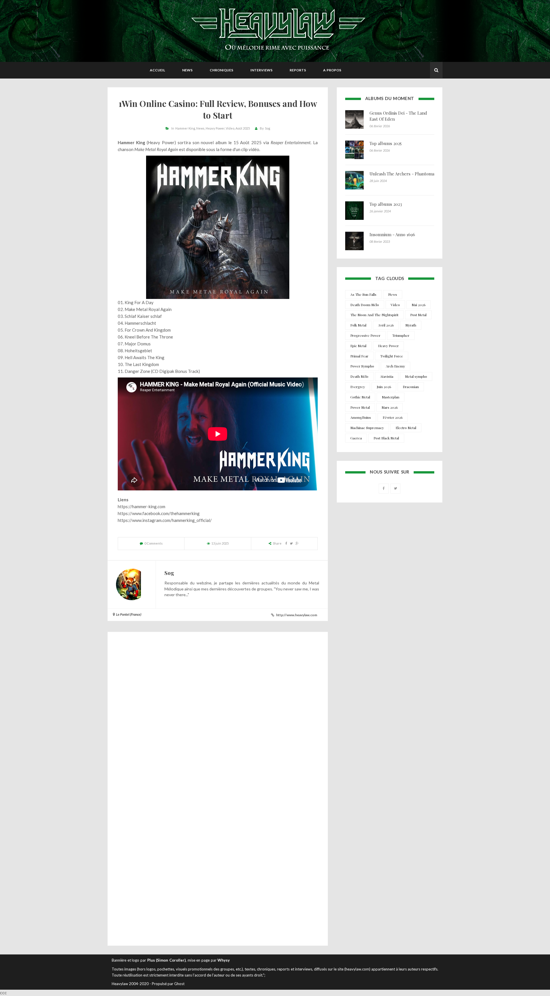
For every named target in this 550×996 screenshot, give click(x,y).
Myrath (410, 325)
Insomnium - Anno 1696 (392, 234)
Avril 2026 (386, 325)
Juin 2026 (384, 386)
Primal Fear (359, 356)
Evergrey (357, 386)
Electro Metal (406, 427)
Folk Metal (358, 325)
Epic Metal (358, 345)
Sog (267, 128)
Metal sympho (416, 376)
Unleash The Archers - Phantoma (402, 174)
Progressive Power (365, 335)
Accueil (157, 70)
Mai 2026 (418, 304)
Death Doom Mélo (364, 304)
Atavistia (386, 376)
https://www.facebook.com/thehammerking (159, 513)
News (187, 70)
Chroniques (221, 70)
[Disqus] (218, 713)
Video (230, 128)
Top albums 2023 (386, 204)
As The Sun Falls (363, 294)
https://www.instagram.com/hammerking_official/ (165, 520)
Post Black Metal (386, 438)
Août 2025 (242, 128)
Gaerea (356, 438)
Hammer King (185, 128)
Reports (298, 70)
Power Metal (360, 407)
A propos (332, 70)
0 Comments (153, 543)
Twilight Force (391, 356)
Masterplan (390, 397)
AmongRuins (360, 417)
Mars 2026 (390, 407)
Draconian (411, 386)
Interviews (261, 70)
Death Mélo (359, 376)
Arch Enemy (395, 366)
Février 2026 (392, 417)
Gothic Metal (360, 397)
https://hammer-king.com (141, 506)
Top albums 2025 (386, 143)
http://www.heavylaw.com (296, 615)
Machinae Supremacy (367, 427)
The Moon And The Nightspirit (374, 314)
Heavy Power (215, 128)
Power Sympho (362, 366)
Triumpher (400, 335)
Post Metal (418, 314)
